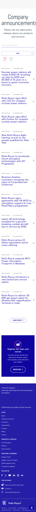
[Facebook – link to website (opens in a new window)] (2, 475)
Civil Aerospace (6, 442)
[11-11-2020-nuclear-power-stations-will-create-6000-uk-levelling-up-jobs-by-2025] (18, 78)
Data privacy (16, 510)
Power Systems (6, 449)
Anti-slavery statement (28, 510)
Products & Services (8, 439)
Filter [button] (18, 53)
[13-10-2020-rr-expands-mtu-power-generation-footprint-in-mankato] (18, 261)
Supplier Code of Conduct (9, 460)
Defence (4, 446)
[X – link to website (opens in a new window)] (6, 475)
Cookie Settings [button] (23, 508)
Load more (17, 320)
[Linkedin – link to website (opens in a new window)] (14, 475)
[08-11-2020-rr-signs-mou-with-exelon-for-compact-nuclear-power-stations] (18, 119)
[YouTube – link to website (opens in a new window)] (10, 475)
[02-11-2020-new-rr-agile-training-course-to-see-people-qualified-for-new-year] (18, 138)
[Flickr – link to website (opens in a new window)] (22, 475)
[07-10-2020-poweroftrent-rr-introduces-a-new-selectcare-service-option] (18, 279)
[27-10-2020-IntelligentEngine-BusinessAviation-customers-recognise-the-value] (18, 180)
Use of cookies (12, 508)
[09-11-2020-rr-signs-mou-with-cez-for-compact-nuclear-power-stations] (18, 100)
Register (17, 370)
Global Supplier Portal (8, 463)
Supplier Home (6, 457)
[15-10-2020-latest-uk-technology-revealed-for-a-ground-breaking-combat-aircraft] (18, 222)
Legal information (6, 510)
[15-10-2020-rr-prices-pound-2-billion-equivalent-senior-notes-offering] (18, 242)
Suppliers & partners (9, 453)
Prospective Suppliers (8, 466)
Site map (3, 508)
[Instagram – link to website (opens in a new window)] (18, 475)
